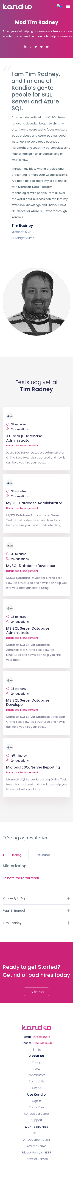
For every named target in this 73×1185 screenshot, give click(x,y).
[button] (60, 6)
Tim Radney (12, 923)
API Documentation (36, 1140)
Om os (36, 1088)
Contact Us (36, 1081)
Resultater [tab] (43, 855)
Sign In (36, 1101)
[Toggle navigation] (68, 6)
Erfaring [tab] (15, 855)
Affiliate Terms (36, 1146)
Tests (36, 1069)
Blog (36, 1133)
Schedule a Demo (36, 1114)
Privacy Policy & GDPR (36, 1152)
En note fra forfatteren (21, 878)
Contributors (36, 1075)
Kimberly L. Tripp (16, 898)
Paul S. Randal (14, 910)
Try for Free (36, 991)
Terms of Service (36, 1159)
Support (36, 1120)
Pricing (36, 1062)
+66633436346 (43, 1043)
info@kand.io (41, 1037)
